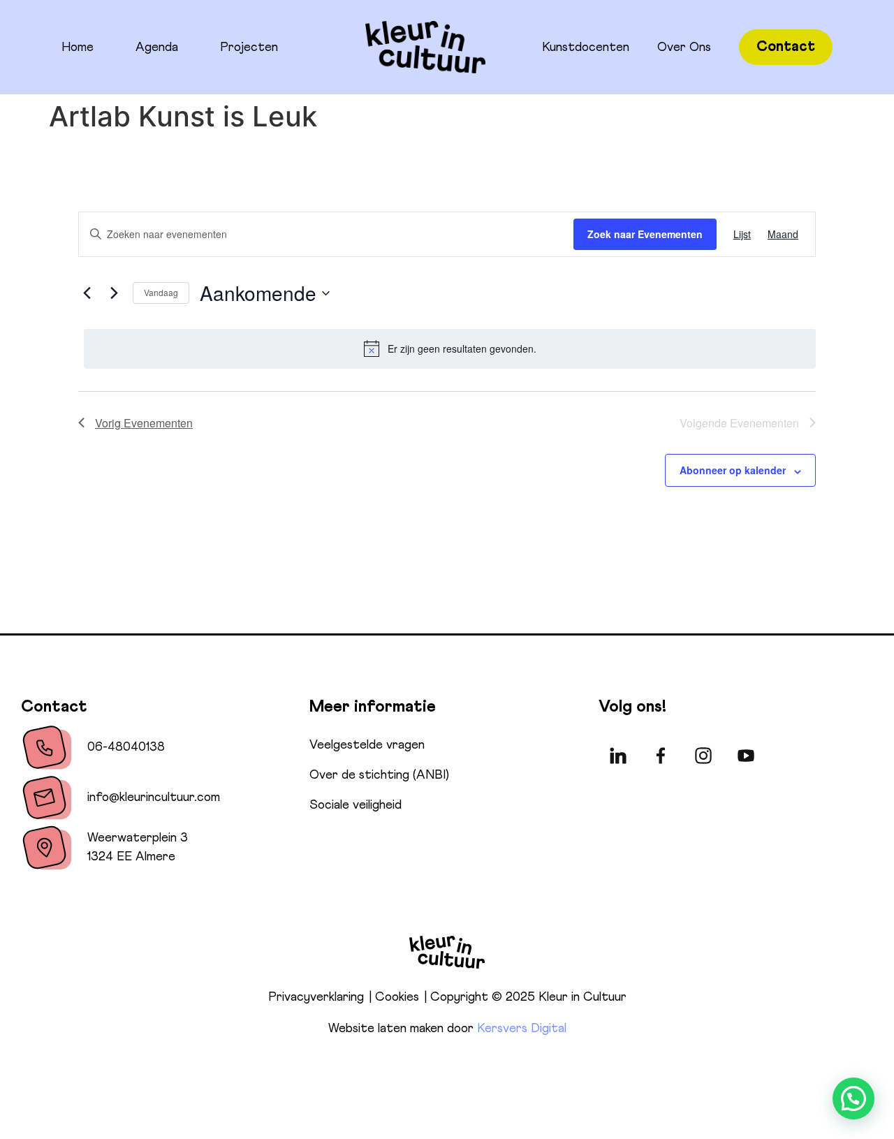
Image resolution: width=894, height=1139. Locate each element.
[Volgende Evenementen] (113, 293)
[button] (853, 1098)
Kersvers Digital (521, 1028)
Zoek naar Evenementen (645, 234)
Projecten (249, 47)
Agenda (156, 47)
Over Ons (684, 47)
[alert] (450, 348)
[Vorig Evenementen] (86, 293)
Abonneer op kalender (733, 470)
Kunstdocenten (585, 47)
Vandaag (161, 292)
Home (77, 47)
